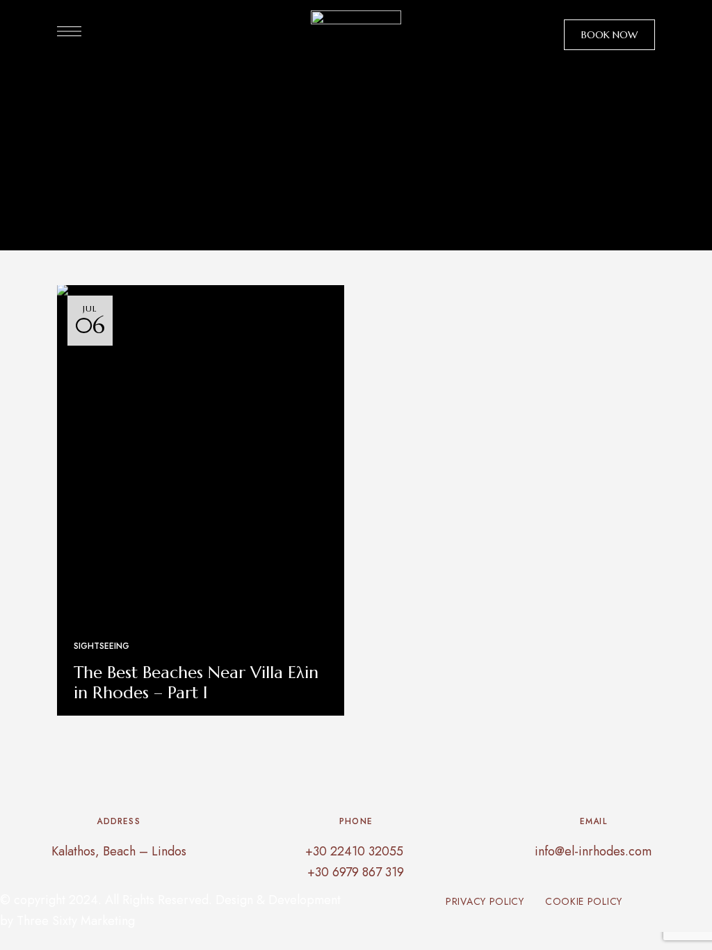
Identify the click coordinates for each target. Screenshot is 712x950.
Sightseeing (101, 646)
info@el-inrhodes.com (593, 851)
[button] (609, 34)
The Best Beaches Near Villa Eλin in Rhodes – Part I (196, 682)
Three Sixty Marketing (76, 921)
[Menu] (69, 31)
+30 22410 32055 (356, 851)
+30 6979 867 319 (355, 872)
